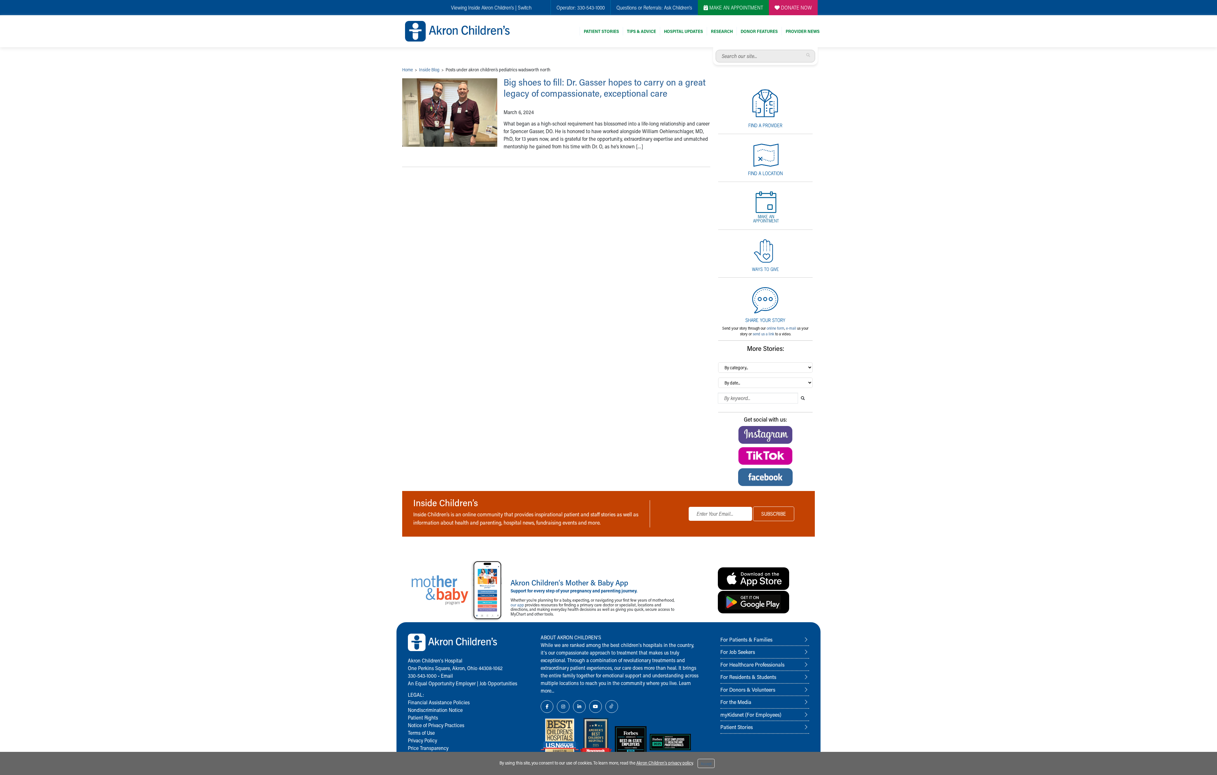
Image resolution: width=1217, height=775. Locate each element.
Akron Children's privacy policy (664, 763)
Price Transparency (428, 748)
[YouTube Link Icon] (595, 706)
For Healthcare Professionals (752, 664)
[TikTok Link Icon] (611, 706)
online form (775, 328)
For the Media (735, 701)
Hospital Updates (683, 31)
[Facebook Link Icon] (547, 706)
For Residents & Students (748, 676)
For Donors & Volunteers (747, 689)
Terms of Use (421, 732)
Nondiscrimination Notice (435, 710)
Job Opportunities (498, 683)
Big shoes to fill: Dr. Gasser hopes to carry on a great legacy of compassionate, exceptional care (604, 87)
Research (722, 31)
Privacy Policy (422, 740)
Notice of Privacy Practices (436, 725)
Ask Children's (678, 7)
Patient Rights (423, 717)
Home (407, 70)
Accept (706, 763)
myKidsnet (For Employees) (750, 714)
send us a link (763, 333)
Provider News (803, 31)
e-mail (791, 328)
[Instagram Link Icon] (563, 706)
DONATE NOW (796, 7)
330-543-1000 (591, 7)
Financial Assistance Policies (439, 702)
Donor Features (759, 31)
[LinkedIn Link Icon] (579, 706)
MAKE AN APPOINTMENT (735, 7)
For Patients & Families (746, 639)
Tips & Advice (641, 31)
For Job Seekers (737, 651)
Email (447, 675)
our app (517, 604)
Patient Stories (601, 31)
